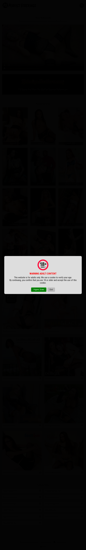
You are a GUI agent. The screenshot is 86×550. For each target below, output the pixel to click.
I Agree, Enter (38, 290)
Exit (51, 290)
